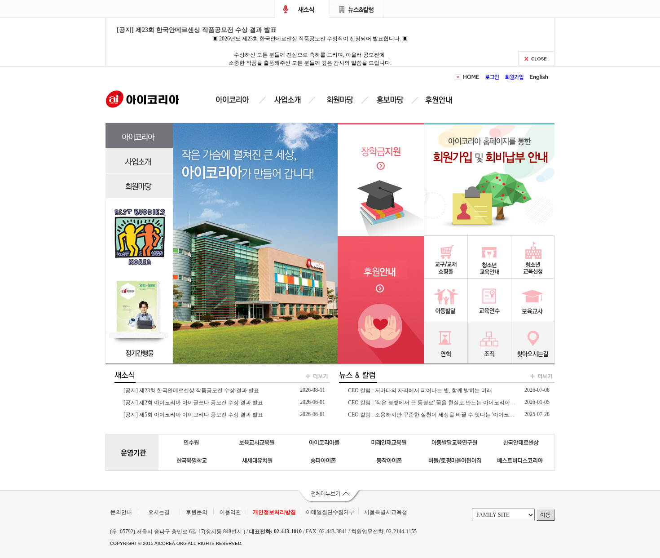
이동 (545, 515)
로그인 (492, 77)
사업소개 (287, 100)
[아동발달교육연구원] (455, 443)
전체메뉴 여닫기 (330, 497)
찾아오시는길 (533, 342)
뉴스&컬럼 (357, 9)
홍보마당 (391, 100)
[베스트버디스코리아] (521, 461)
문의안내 (121, 512)
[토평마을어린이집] (455, 461)
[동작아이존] (389, 461)
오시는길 (159, 512)
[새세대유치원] (257, 461)
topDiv (459, 77)
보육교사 (533, 299)
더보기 (312, 377)
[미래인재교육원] (389, 443)
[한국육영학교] (191, 461)
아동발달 (446, 299)
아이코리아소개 (239, 100)
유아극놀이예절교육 (489, 256)
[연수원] (191, 443)
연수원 (489, 299)
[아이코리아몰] (323, 443)
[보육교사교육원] (257, 443)
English (538, 77)
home (472, 77)
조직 (489, 342)
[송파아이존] (323, 461)
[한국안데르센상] (521, 443)
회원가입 (514, 77)
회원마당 (338, 100)
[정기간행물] (139, 349)
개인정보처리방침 (274, 512)
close (536, 58)
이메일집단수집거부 (330, 512)
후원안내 (440, 100)
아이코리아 (143, 98)
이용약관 (230, 512)
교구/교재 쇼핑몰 (446, 256)
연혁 (446, 342)
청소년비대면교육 (533, 256)
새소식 (302, 9)
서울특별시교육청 (385, 512)
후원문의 (196, 512)
